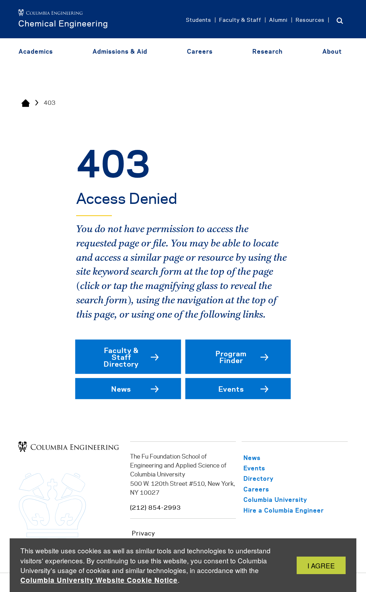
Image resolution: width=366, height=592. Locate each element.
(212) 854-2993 (155, 508)
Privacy (143, 534)
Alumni (278, 20)
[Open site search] (339, 20)
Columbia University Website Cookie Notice (99, 580)
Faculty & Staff (240, 20)
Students (198, 20)
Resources (310, 20)
